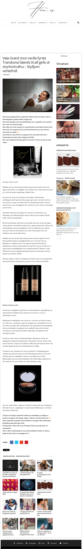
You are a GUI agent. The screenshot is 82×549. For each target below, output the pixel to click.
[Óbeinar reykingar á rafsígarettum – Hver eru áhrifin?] (45, 523)
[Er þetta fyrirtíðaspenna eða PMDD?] (45, 465)
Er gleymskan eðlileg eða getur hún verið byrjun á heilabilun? (27, 494)
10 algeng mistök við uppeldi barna (27, 512)
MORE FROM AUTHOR (23, 456)
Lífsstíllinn (61, 22)
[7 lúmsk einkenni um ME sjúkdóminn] (27, 465)
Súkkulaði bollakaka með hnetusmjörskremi (66, 209)
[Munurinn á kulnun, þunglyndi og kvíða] (10, 504)
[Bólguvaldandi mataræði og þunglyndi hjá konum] (27, 523)
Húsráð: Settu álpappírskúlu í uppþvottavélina (8, 533)
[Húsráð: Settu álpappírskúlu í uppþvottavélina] (10, 523)
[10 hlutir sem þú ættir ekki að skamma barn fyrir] (45, 504)
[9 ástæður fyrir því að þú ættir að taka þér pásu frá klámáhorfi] (10, 465)
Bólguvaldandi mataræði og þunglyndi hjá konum (27, 533)
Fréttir (13, 22)
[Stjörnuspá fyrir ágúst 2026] (10, 485)
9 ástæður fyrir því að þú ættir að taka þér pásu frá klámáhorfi (10, 474)
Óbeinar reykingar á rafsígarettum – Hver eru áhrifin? (44, 533)
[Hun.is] (41, 9)
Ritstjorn (7, 74)
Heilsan (32, 22)
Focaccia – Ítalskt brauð (65, 178)
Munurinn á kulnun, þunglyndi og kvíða (9, 512)
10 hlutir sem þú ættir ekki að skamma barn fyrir (44, 513)
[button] (78, 22)
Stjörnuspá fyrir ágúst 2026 (10, 493)
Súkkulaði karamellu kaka (44, 493)
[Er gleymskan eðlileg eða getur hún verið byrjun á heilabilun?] (27, 485)
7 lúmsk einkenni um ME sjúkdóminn (27, 473)
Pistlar (52, 22)
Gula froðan (22, 22)
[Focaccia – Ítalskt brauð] (68, 187)
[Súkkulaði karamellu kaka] (45, 485)
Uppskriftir (42, 22)
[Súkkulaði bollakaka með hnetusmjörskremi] (68, 219)
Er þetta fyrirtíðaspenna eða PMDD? (44, 474)
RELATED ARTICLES (9, 456)
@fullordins (64, 56)
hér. (18, 132)
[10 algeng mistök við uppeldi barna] (27, 504)
